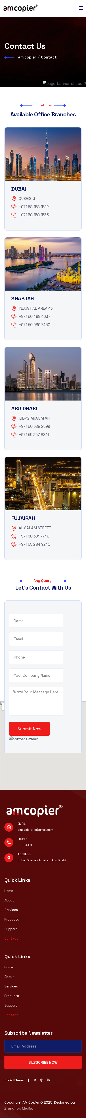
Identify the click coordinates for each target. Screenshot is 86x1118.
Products (11, 919)
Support (10, 929)
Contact (11, 938)
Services (11, 910)
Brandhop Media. (18, 1108)
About (9, 900)
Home (8, 891)
